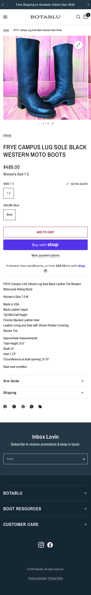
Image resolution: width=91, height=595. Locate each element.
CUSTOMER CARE (21, 524)
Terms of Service (37, 578)
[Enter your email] (83, 459)
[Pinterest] (24, 406)
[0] (85, 17)
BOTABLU (13, 493)
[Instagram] (41, 545)
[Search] (78, 17)
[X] (15, 406)
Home (6, 30)
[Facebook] (6, 406)
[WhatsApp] (32, 406)
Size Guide (11, 380)
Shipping (10, 392)
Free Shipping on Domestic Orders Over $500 (45, 4)
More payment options (46, 255)
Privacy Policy (55, 578)
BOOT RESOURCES (22, 509)
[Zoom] (78, 45)
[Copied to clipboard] (41, 406)
